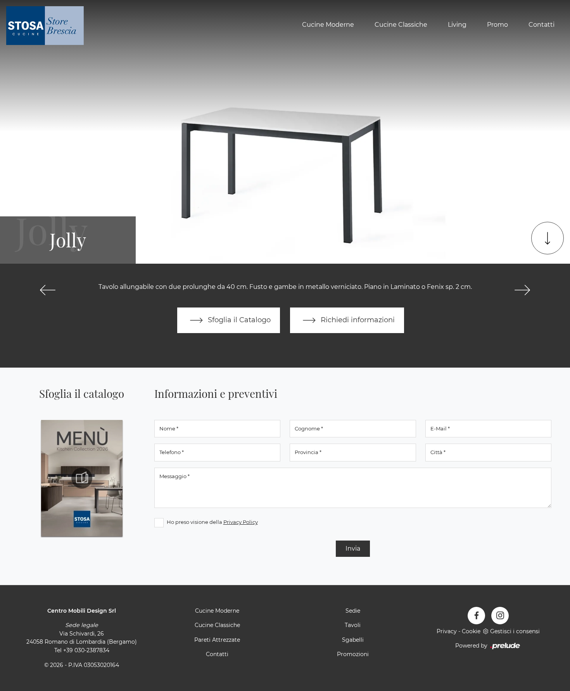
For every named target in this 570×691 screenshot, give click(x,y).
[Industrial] (48, 290)
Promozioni (353, 654)
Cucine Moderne (328, 24)
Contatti (541, 24)
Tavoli (353, 625)
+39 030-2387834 (86, 650)
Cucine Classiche (401, 24)
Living (457, 24)
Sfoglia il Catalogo (238, 319)
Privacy (447, 631)
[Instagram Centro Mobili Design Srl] (500, 615)
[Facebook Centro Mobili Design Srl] (476, 615)
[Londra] (522, 290)
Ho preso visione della (212, 522)
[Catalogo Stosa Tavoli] (82, 478)
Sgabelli (353, 639)
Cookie (471, 631)
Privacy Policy (240, 522)
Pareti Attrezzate (217, 639)
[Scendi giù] (547, 238)
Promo (497, 24)
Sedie (352, 610)
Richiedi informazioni (357, 319)
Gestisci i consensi (515, 631)
